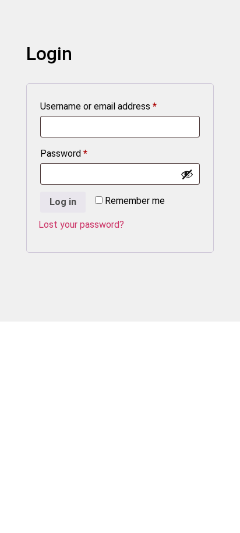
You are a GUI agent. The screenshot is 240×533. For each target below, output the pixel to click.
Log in (63, 201)
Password (81, 153)
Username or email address (116, 106)
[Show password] (187, 174)
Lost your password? (81, 224)
